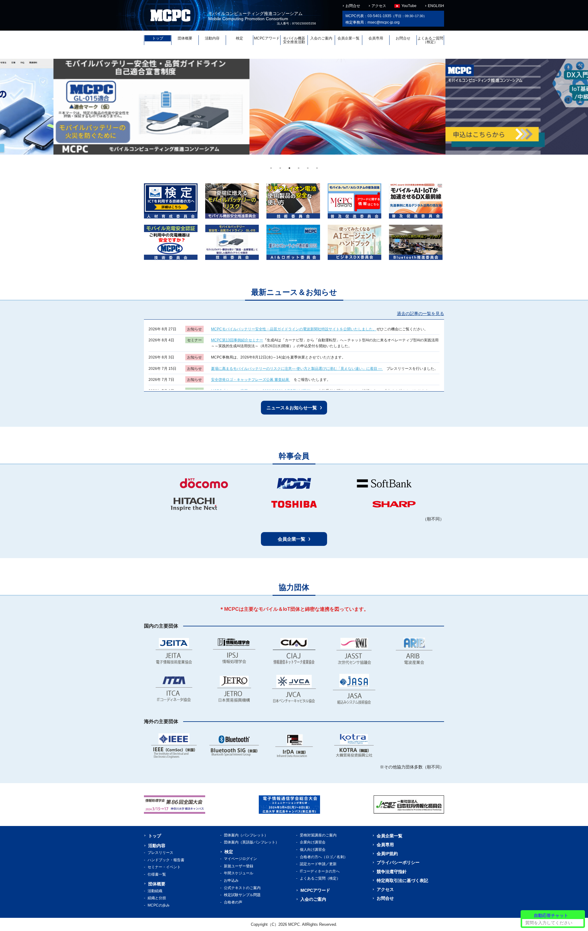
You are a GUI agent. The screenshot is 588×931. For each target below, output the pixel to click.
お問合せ (352, 6)
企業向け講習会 (313, 842)
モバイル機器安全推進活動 (294, 40)
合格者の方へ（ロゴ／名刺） (324, 857)
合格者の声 (233, 902)
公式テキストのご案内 (242, 888)
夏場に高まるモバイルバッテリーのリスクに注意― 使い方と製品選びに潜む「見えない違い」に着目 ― (297, 368)
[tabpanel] (98, 107)
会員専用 (375, 38)
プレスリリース (160, 852)
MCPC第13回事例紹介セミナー (237, 340)
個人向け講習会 (313, 849)
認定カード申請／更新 (318, 864)
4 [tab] (299, 168)
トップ (157, 38)
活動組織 (155, 891)
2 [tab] (280, 168)
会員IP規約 (387, 853)
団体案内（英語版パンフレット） (251, 842)
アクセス (378, 6)
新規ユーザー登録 (238, 866)
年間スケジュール (238, 873)
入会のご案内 (321, 38)
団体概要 (185, 38)
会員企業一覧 (348, 38)
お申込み (231, 880)
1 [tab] (271, 168)
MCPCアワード (267, 38)
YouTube (409, 6)
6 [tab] (317, 168)
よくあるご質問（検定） (430, 40)
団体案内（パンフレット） (246, 835)
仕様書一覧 (157, 874)
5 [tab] (308, 168)
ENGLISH (436, 6)
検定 (239, 38)
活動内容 (212, 38)
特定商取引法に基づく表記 (402, 880)
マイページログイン (240, 859)
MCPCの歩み (159, 905)
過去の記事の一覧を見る (420, 313)
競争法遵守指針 (392, 871)
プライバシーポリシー (398, 862)
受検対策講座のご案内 (318, 835)
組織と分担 (157, 898)
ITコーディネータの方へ (320, 871)
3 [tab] (289, 168)
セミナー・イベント (164, 867)
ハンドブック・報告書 (166, 860)
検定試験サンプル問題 (242, 895)
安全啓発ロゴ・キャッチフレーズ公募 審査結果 (250, 379)
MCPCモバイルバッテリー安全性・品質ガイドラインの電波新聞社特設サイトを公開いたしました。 (293, 329)
